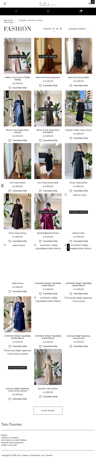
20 (57, 29)
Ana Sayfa (8, 20)
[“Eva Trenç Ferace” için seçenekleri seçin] (30, 162)
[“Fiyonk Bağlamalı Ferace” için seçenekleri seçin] (61, 212)
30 (61, 29)
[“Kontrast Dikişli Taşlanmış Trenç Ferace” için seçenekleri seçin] (91, 315)
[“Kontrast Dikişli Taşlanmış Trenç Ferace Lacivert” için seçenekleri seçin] (30, 368)
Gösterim (48, 29)
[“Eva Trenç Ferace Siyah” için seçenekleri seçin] (61, 162)
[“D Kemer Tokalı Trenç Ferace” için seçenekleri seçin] (91, 109)
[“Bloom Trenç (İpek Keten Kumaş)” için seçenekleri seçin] (30, 109)
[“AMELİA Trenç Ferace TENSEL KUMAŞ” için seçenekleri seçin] (30, 56)
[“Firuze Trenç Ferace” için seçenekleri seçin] (91, 162)
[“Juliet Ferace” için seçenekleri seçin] (30, 262)
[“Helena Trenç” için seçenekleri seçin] (91, 212)
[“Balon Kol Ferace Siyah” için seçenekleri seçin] (91, 56)
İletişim (4, 435)
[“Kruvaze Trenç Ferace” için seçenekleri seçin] (61, 368)
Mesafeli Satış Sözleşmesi (12, 442)
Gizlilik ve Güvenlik (9, 445)
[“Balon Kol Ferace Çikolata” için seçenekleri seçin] (61, 56)
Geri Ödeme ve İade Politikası (14, 440)
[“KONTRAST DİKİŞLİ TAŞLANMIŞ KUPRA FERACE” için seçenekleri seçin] (61, 262)
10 (53, 28)
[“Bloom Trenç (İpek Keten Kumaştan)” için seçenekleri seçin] (61, 109)
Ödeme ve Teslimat (10, 437)
